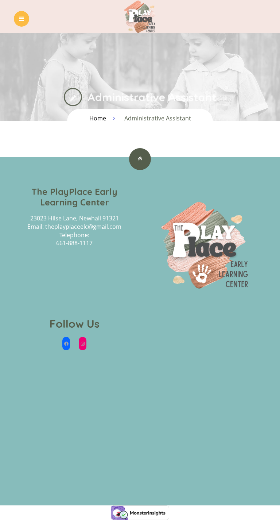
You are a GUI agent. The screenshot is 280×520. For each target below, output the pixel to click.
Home (97, 118)
